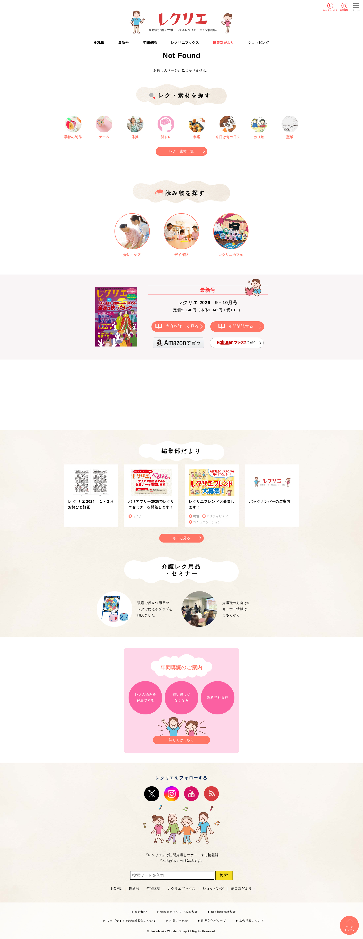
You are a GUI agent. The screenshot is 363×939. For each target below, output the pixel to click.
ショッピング (258, 42)
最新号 (123, 42)
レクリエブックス (185, 42)
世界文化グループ (213, 920)
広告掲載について (251, 920)
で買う (251, 342)
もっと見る (181, 538)
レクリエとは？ (330, 10)
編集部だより (223, 42)
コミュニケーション (207, 522)
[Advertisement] (145, 394)
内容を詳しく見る (182, 326)
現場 (196, 516)
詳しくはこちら (181, 740)
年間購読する (241, 326)
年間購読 (344, 10)
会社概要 (141, 912)
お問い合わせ (178, 920)
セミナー (139, 516)
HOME (99, 42)
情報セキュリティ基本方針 (179, 912)
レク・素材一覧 (181, 151)
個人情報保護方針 (223, 912)
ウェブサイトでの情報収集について (131, 920)
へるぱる (169, 861)
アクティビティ (217, 516)
